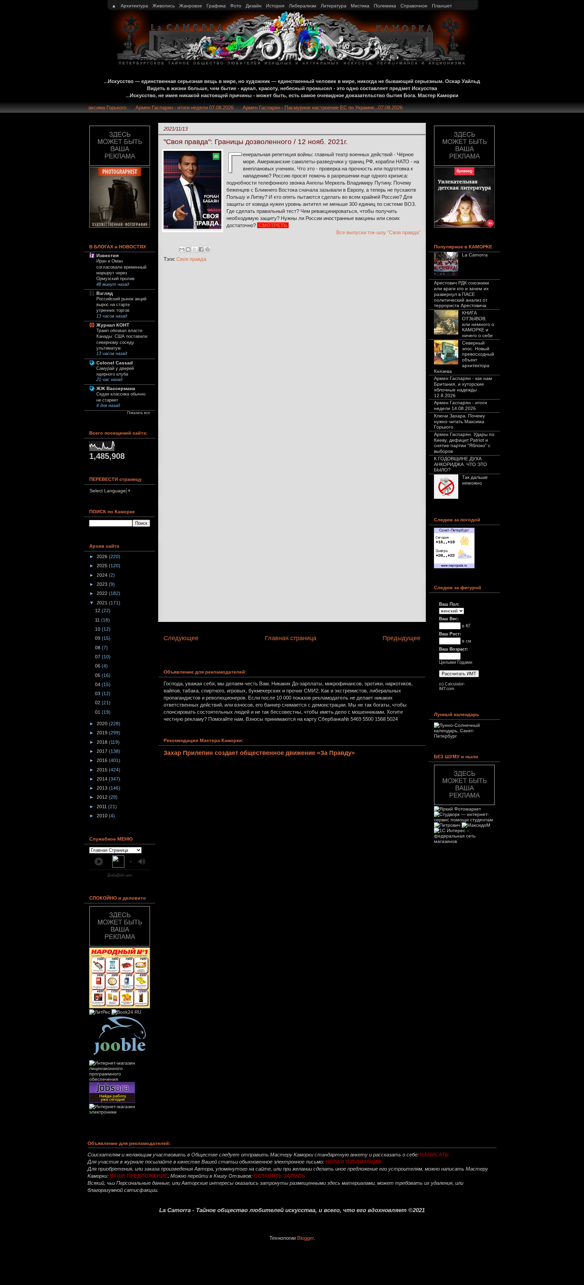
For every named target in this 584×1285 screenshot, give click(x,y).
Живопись (163, 5)
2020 (103, 723)
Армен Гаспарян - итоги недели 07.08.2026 (198, 107)
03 (98, 693)
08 (98, 647)
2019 (103, 732)
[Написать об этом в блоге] (188, 249)
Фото (235, 5)
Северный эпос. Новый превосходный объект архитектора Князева (464, 357)
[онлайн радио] (119, 876)
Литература (333, 5)
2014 (103, 779)
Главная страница (290, 638)
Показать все (138, 413)
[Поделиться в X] (194, 249)
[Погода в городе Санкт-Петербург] (454, 566)
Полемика (385, 5)
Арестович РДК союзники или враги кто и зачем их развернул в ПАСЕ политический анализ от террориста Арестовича (461, 294)
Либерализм (302, 5)
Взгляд (104, 293)
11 (98, 620)
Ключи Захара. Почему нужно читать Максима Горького (459, 421)
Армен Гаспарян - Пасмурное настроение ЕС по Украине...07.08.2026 (336, 107)
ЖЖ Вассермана (115, 388)
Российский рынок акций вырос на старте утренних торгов (121, 304)
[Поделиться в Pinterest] (207, 249)
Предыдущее (401, 638)
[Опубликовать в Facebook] (201, 249)
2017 (103, 751)
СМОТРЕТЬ (274, 225)
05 (98, 675)
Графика (216, 5)
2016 (103, 760)
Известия (107, 255)
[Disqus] (292, 357)
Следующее (181, 638)
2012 (103, 797)
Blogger (305, 1238)
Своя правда (191, 259)
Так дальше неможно (475, 480)
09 (98, 638)
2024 (103, 575)
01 (98, 712)
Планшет (442, 5)
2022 (103, 593)
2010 (103, 815)
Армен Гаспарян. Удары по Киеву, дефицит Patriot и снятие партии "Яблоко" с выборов (464, 443)
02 (98, 702)
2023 (103, 584)
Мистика (360, 5)
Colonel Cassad (114, 362)
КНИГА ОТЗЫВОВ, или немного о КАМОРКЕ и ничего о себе (478, 324)
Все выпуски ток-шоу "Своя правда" (378, 232)
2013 (103, 788)
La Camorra (475, 254)
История (275, 5)
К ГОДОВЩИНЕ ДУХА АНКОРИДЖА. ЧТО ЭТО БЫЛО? (460, 464)
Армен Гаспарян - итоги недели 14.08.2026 (460, 405)
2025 (103, 565)
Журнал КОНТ (112, 325)
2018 (103, 742)
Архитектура (134, 5)
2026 (103, 556)
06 (98, 665)
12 (98, 610)
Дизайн (254, 5)
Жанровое (190, 5)
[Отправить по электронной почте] (181, 249)
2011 (102, 806)
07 (98, 656)
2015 (103, 769)
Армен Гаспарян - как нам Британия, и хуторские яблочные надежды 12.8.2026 (463, 387)
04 (98, 684)
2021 (103, 602)
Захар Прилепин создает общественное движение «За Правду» (259, 752)
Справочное (414, 5)
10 (98, 629)
